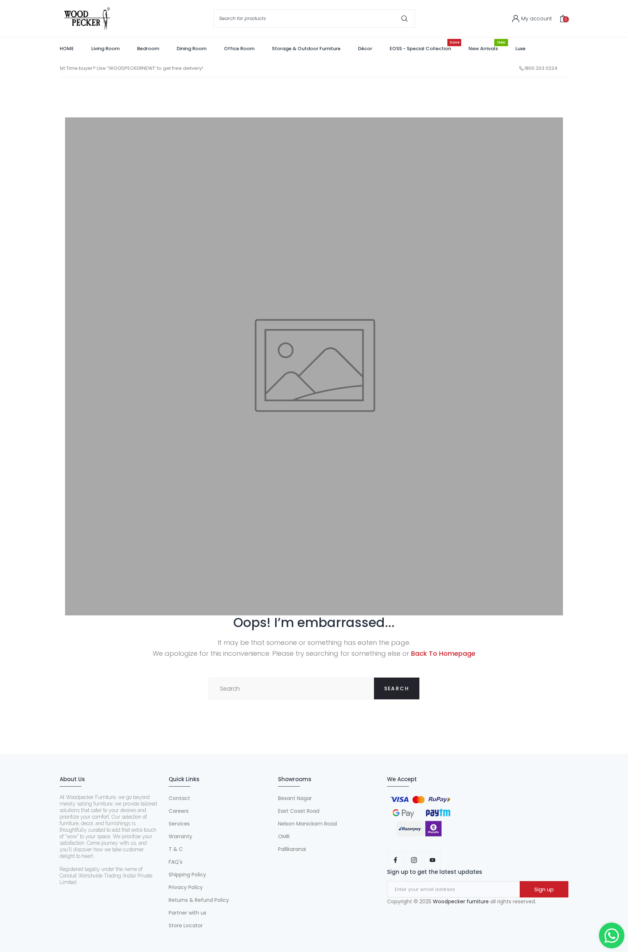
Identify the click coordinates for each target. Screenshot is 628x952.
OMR (284, 836)
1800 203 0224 (540, 68)
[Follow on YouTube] (432, 860)
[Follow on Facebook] (395, 860)
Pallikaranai (292, 849)
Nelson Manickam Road (307, 823)
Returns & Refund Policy (199, 900)
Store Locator (186, 925)
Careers (179, 811)
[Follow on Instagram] (414, 860)
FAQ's (175, 861)
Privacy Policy (186, 887)
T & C (176, 849)
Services (179, 823)
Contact (179, 798)
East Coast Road (298, 811)
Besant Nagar (295, 798)
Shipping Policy (187, 874)
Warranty (180, 836)
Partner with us (187, 912)
